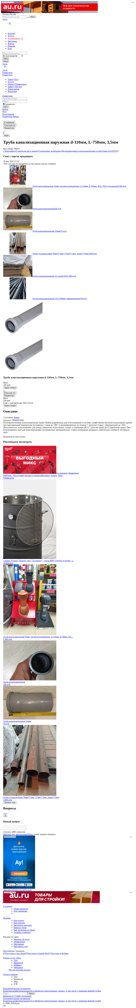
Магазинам (19, 944)
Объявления (19, 942)
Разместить (7, 72)
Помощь (7, 918)
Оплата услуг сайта (12, 958)
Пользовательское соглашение (16, 988)
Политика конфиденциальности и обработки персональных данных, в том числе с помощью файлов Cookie (52, 991)
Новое (17, 417)
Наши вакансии (21, 909)
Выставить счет (21, 946)
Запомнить (10, 104)
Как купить (19, 920)
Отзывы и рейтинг (22, 932)
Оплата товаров (10, 974)
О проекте (7, 906)
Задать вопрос (10, 388)
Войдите (7, 834)
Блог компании (20, 911)
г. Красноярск (9, 151)
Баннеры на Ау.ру (22, 939)
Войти (5, 109)
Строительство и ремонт (27, 151)
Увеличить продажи (23, 925)
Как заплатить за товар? (24, 930)
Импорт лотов (20, 927)
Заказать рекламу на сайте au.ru (17, 890)
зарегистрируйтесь (24, 834)
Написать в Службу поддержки (17, 996)
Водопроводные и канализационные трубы (82, 151)
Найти (5, 59)
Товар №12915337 (110, 151)
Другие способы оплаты (19, 970)
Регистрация (8, 114)
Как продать (19, 923)
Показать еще (9, 803)
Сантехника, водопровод (50, 151)
